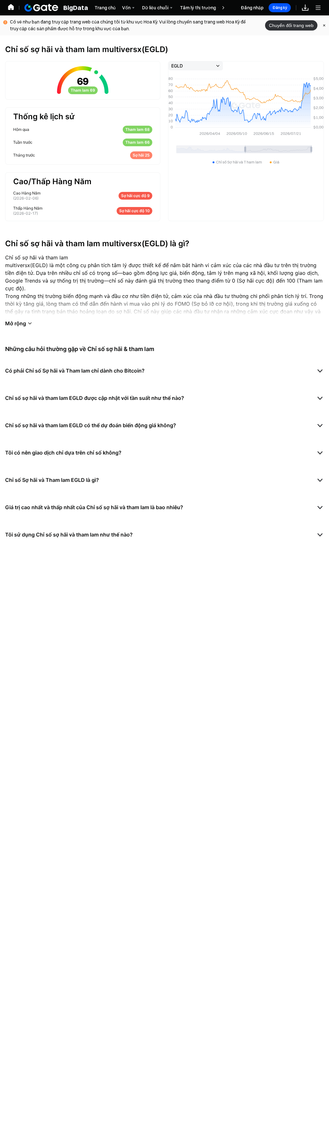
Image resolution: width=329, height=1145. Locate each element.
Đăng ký (279, 7)
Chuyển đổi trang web (291, 25)
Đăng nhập (252, 7)
